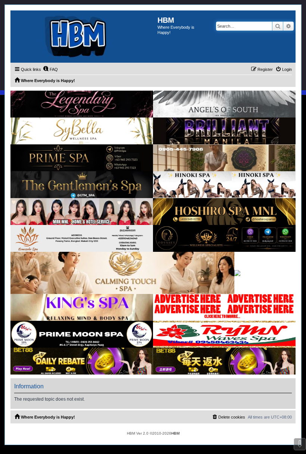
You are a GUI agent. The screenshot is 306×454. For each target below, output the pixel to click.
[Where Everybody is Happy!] (83, 36)
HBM (175, 433)
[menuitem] (50, 69)
